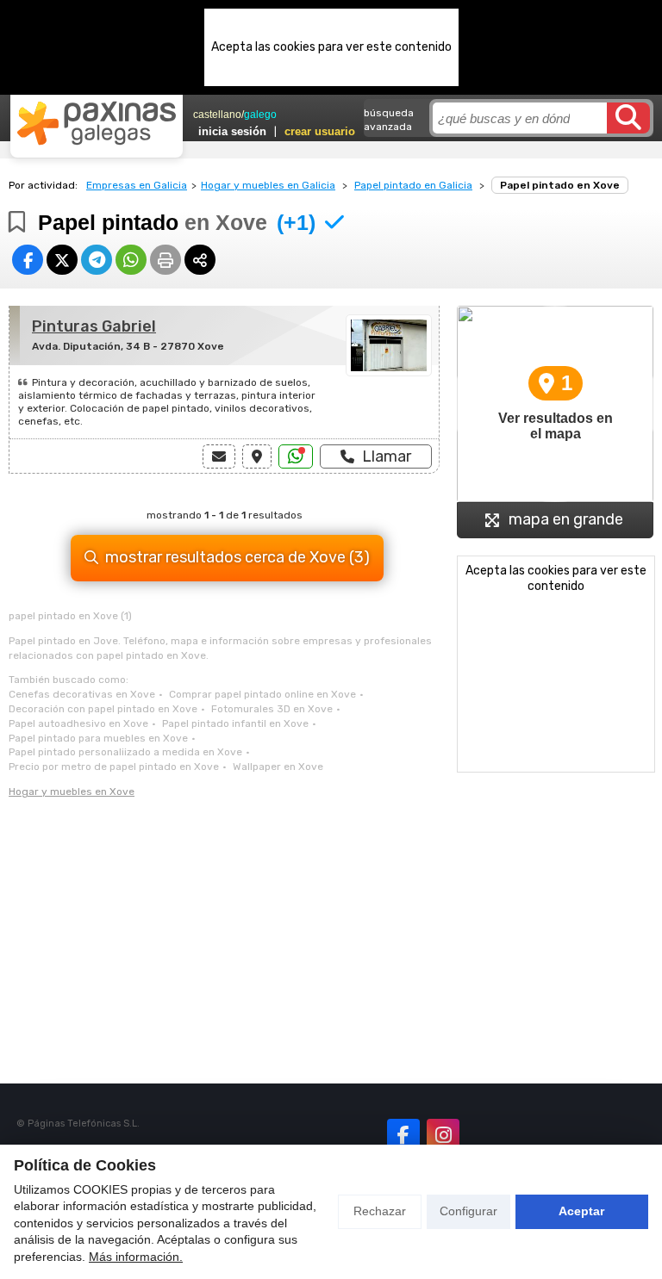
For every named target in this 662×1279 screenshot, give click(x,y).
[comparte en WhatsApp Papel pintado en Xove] (131, 260)
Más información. (136, 1256)
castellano (217, 115)
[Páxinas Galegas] (96, 123)
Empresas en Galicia (136, 185)
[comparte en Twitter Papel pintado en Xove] (62, 260)
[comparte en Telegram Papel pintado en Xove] (96, 260)
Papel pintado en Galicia (413, 185)
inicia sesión (232, 131)
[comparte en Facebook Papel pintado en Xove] (27, 260)
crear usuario (319, 131)
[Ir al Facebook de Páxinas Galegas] (403, 1135)
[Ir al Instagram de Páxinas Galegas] (443, 1135)
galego (260, 115)
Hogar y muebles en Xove (71, 791)
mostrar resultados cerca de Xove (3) (237, 557)
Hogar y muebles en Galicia (268, 185)
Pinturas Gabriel (94, 326)
